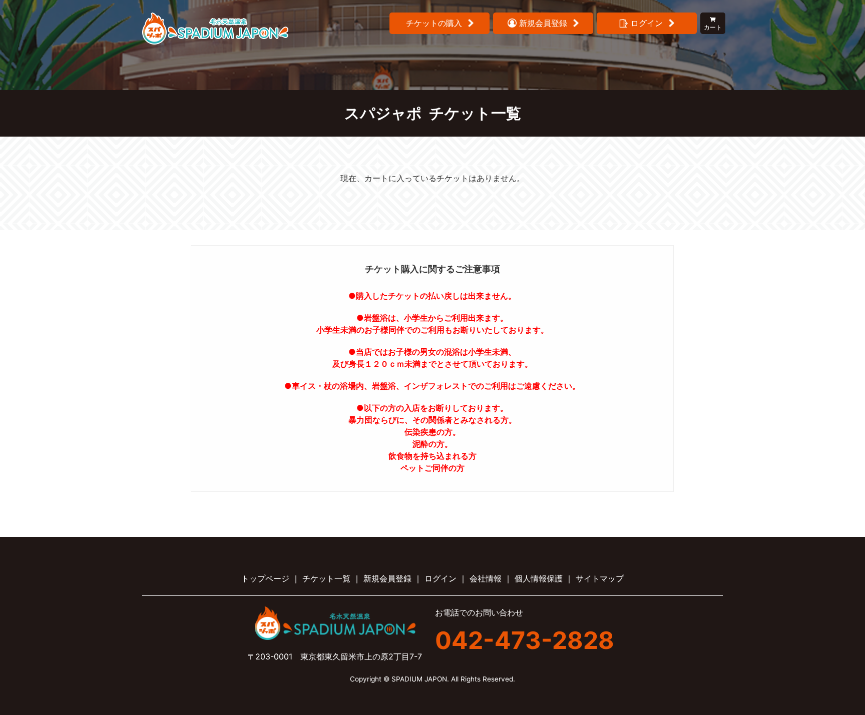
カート (713, 27)
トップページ (265, 578)
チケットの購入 (434, 23)
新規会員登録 (387, 578)
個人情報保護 (539, 578)
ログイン (440, 578)
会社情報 (486, 578)
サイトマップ (600, 578)
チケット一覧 (326, 578)
